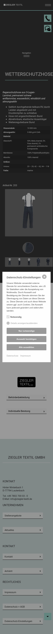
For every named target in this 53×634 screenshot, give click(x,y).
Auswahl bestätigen (26, 339)
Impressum (25, 356)
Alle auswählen (26, 347)
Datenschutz (12, 356)
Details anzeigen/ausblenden (24, 323)
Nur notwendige (27, 331)
